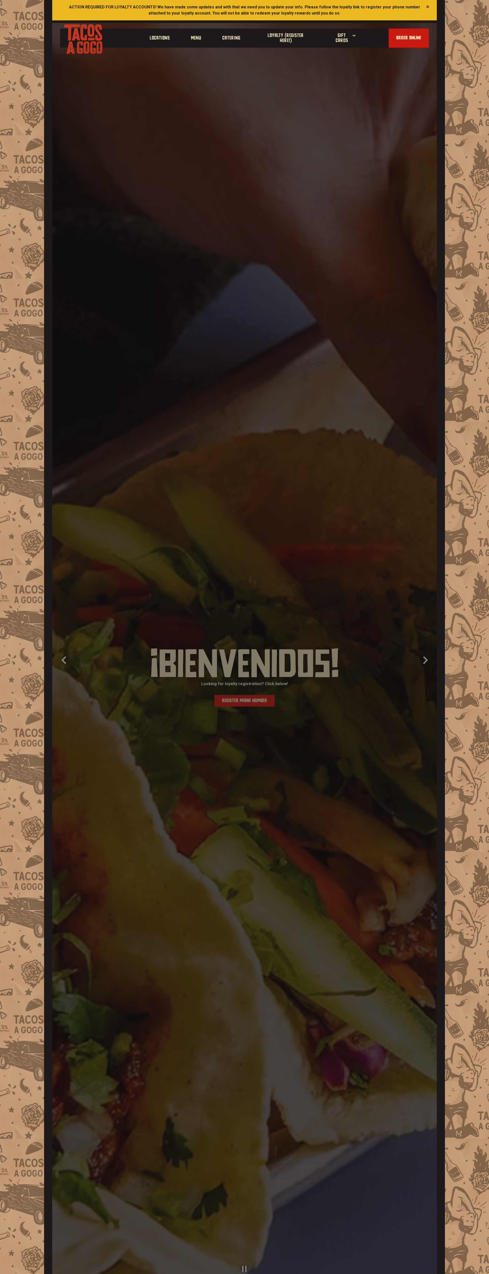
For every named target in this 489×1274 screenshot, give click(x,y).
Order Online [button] (408, 38)
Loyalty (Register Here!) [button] (286, 38)
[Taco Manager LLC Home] (83, 39)
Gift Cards (346, 38)
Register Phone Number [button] (244, 698)
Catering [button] (231, 38)
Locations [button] (160, 38)
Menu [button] (196, 38)
